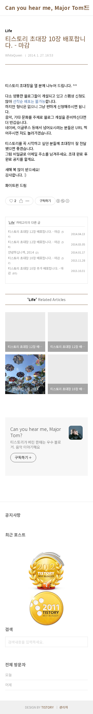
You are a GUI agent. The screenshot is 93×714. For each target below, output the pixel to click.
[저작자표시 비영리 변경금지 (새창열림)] (62, 201)
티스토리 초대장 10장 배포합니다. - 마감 (34, 258)
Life (11, 222)
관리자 (63, 707)
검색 (83, 642)
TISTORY (47, 707)
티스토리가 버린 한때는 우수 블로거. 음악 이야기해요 (35, 444)
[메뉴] (87, 8)
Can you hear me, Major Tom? (45, 7)
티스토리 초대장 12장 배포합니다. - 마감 (34, 231)
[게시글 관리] (27, 201)
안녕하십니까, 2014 (21, 252)
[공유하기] (21, 201)
